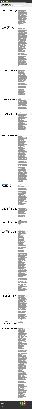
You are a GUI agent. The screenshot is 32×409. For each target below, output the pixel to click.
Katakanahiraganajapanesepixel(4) (20, 248)
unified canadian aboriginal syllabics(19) (21, 152)
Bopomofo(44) (25, 11)
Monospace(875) (24, 186)
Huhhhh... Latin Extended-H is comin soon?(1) (21, 253)
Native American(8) (19, 60)
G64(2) (7, 230)
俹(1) (18, 281)
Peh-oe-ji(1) (21, 23)
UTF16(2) (20, 165)
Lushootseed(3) (23, 221)
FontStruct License (19, 291)
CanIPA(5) (25, 17)
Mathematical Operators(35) (22, 143)
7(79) (18, 287)
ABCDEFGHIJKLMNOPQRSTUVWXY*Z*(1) (21, 285)
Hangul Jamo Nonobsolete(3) (20, 360)
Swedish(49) (25, 108)
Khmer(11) (21, 305)
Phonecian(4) (19, 129)
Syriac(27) (23, 77)
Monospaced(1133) (19, 29)
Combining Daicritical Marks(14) (20, 137)
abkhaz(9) (18, 104)
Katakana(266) (22, 125)
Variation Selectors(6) (21, 263)
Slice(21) (18, 101)
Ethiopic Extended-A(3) (19, 257)
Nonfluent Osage (4, 321)
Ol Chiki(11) (22, 41)
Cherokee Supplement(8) (23, 86)
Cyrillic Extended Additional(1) (20, 341)
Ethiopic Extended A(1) (23, 382)
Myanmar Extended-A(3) (19, 51)
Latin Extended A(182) (19, 74)
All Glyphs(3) (23, 71)
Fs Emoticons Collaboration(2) (24, 245)
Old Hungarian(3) (19, 47)
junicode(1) (19, 174)
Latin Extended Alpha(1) (22, 92)
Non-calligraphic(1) (23, 174)
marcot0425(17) (24, 161)
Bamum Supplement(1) (23, 215)
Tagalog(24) (24, 216)
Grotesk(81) (19, 209)
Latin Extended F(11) (19, 247)
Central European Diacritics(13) (24, 165)
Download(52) (23, 90)
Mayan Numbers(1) (22, 384)
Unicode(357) (19, 28)
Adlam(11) (18, 312)
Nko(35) (25, 188)
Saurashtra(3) (22, 314)
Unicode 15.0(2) (21, 162)
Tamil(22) (23, 14)
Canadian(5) (25, 338)
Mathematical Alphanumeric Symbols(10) (21, 244)
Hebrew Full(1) (25, 350)
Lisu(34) (22, 302)
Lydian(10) (21, 129)
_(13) (19, 279)
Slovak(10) (26, 158)
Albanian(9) (23, 388)
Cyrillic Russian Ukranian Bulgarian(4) (20, 170)
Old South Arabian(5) (24, 129)
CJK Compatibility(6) (19, 54)
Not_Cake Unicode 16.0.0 (5, 26)
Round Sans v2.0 (4, 230)
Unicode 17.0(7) (19, 397)
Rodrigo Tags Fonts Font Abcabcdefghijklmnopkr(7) (21, 275)
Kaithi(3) (23, 23)
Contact (2, 406)
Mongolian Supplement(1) (20, 59)
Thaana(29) (26, 77)
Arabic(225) (21, 77)
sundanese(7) (23, 57)
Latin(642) (21, 158)
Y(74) (24, 284)
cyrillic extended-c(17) (23, 195)
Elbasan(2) (25, 372)
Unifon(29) (26, 32)
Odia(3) (18, 309)
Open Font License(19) (19, 90)
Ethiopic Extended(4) (19, 256)
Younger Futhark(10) (19, 335)
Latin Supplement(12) (23, 329)
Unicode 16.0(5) (22, 29)
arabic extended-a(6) (19, 167)
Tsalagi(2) (18, 171)
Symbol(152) (23, 168)
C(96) (19, 282)
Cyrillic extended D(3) (24, 162)
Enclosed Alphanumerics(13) (25, 63)
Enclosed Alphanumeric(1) (24, 357)
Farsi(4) (18, 108)
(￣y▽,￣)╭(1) (22, 281)
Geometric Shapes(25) (23, 191)
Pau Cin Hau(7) (25, 201)
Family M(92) (19, 216)
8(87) (19, 287)
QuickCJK (3, 8)
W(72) (21, 284)
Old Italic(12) (21, 315)
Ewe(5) (22, 105)
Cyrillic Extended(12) (24, 341)
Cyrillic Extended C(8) (24, 80)
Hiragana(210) (19, 125)
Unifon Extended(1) (19, 93)
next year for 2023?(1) (19, 269)
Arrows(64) (22, 84)
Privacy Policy (2, 403)
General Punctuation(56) (20, 189)
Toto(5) (20, 375)
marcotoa (9, 26)
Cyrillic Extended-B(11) (19, 146)
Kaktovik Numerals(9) (23, 51)
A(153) (25, 281)
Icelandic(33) (23, 101)
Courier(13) (25, 38)
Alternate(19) (23, 87)
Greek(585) (22, 332)
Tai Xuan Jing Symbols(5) (22, 387)
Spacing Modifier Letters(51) (20, 136)
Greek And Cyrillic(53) (19, 332)
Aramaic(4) (21, 312)
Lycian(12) (18, 38)
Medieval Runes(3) (23, 335)
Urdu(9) (26, 105)
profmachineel (8, 321)
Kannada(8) (25, 308)
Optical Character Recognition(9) (20, 356)
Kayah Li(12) (19, 14)
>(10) (21, 279)
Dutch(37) (25, 101)
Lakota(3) (18, 221)
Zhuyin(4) (22, 11)
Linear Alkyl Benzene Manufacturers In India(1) (23, 278)
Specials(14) (19, 263)
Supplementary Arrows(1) (22, 317)
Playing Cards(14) (19, 318)
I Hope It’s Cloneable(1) (22, 89)
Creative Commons (19, 66)
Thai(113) (18, 11)
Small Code (3, 207)
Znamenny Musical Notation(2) (24, 257)
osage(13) (22, 20)
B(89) (18, 282)
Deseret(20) (24, 41)
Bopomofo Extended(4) (23, 378)
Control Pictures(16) (24, 356)
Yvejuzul (9, 184)
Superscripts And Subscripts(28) (24, 189)
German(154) (21, 101)
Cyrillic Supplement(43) (19, 188)
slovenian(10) (24, 158)
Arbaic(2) (22, 247)
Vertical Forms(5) (19, 385)
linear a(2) (23, 50)
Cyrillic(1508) (23, 116)
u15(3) (22, 180)
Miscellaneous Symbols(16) (24, 366)
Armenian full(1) (19, 353)
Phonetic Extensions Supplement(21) (20, 140)
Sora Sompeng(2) (19, 20)
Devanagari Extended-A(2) (20, 212)
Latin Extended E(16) (23, 32)
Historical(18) (24, 47)
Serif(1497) (23, 28)
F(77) (24, 282)
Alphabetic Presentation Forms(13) (20, 354)
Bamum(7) (18, 215)
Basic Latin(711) (25, 152)
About (1, 405)
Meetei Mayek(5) (19, 41)
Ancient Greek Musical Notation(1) (20, 394)
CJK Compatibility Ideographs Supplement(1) (21, 241)
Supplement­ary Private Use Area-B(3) (20, 251)
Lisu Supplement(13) (21, 128)
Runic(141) (23, 35)
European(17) (23, 59)
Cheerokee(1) (26, 221)
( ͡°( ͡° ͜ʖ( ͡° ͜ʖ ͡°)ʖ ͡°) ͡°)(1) (24, 279)
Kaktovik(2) (24, 394)
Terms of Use (2, 402)
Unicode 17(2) (22, 397)
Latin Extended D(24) (19, 32)
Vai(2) (20, 215)
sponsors (24, 401)
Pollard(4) (18, 391)
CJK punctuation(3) (23, 54)
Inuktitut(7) (22, 60)
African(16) (19, 105)
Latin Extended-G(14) (19, 245)
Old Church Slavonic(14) (19, 107)
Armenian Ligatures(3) (22, 353)
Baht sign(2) (19, 162)
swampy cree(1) (21, 63)
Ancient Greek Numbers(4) (22, 254)
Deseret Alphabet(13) (19, 223)
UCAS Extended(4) (23, 44)
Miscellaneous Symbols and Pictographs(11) (21, 288)
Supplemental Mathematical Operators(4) (21, 235)
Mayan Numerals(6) (19, 384)
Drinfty (2, 326)
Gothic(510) (19, 149)
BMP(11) (23, 56)
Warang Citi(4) (23, 201)
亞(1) (19, 281)
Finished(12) (22, 318)
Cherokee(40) (21, 35)
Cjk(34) (20, 11)
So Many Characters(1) (23, 155)
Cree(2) (18, 63)
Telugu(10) (20, 17)
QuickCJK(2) (24, 20)
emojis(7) (18, 254)
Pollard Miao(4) (21, 391)
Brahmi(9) (25, 14)
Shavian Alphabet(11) (21, 38)
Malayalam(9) (23, 17)
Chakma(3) (22, 308)
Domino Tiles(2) (19, 317)
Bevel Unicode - (4, 293)
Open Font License (19, 24)
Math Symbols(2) (24, 171)
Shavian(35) (21, 14)
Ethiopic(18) (22, 309)
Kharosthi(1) (24, 315)
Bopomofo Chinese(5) (19, 378)
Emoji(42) (26, 253)
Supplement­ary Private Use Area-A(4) (20, 250)
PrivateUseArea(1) (23, 167)
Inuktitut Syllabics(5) (21, 311)
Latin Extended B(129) (23, 74)
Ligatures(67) (26, 353)
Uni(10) (20, 174)
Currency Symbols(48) (19, 83)
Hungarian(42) (19, 158)
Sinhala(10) (26, 54)
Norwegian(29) (23, 108)
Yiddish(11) (19, 351)
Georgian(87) (23, 194)
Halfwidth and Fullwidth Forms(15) (24, 272)
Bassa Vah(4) (19, 23)
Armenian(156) (23, 188)
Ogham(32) (26, 35)
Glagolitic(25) (24, 379)
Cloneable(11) (19, 89)
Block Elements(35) (25, 84)
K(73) (25, 288)
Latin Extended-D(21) (19, 180)
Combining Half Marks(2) (19, 347)
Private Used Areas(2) (19, 87)
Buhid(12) (18, 302)
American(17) (26, 59)
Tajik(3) (20, 105)
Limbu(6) (22, 53)
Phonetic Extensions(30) (19, 119)
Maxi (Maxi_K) (5, 326)
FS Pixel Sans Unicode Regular (6, 68)
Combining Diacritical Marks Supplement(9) (21, 348)
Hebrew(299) (19, 77)
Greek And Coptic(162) (19, 116)
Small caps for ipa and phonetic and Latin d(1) (21, 164)
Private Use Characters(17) (22, 149)
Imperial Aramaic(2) (23, 312)
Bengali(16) (19, 35)
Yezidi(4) (18, 387)
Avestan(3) (22, 47)
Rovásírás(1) (22, 379)
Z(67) (25, 284)
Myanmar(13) (19, 305)
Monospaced (19, 113)
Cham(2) (18, 308)
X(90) (22, 284)
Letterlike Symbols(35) (23, 83)
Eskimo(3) (24, 60)
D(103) (21, 282)
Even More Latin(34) (19, 296)
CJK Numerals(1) (19, 198)
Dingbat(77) (23, 375)
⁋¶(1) (23, 281)
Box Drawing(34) (25, 351)
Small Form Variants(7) (19, 272)
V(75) (19, 284)
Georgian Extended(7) (19, 195)
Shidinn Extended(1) (22, 93)
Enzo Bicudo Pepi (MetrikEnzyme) (8, 8)
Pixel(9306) (21, 28)
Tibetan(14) (19, 56)
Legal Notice (2, 404)
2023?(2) (22, 269)
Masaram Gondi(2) (24, 391)
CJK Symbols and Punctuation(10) (23, 198)
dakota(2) (20, 221)
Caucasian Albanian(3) (19, 44)
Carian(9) (20, 308)
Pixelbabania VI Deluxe (5, 184)
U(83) (18, 284)
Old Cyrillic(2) (25, 170)
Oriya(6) (18, 17)
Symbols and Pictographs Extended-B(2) (21, 372)
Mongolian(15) (21, 56)
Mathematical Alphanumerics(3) (20, 161)
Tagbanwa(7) (19, 315)
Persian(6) (25, 107)
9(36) (21, 287)
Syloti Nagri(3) (25, 302)
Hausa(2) (20, 108)
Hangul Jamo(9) (24, 360)
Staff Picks (25, 5)
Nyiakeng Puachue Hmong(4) (20, 50)
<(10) (18, 279)
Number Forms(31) (19, 84)
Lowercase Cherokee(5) (19, 53)
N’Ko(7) (26, 177)
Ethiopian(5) (25, 309)
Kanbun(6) (21, 302)
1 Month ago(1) (25, 254)
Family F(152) (21, 216)
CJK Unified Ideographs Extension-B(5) (21, 238)
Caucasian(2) (25, 388)
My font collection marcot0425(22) (20, 177)
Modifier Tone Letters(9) (25, 344)
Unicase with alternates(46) (20, 168)
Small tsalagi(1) (21, 171)
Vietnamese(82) (21, 104)
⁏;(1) (22, 279)
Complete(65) (25, 318)
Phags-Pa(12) (19, 314)
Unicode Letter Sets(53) (19, 71)
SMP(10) (25, 56)
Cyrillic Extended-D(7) (19, 57)
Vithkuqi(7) (25, 260)
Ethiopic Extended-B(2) (23, 256)
